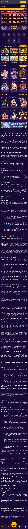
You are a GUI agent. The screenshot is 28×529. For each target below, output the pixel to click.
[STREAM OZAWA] (25, 17)
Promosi (22, 276)
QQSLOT (4, 141)
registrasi (20, 463)
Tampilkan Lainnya (23, 46)
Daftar (23, 6)
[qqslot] (3, 6)
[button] (2, 17)
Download (23, 2)
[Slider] (14, 17)
